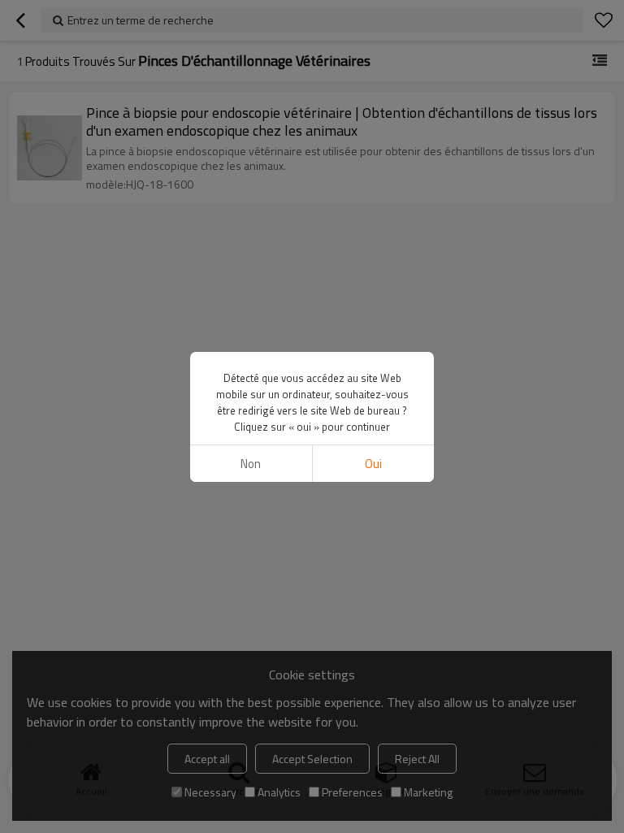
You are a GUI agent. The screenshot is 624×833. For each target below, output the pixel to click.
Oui (373, 463)
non (250, 463)
